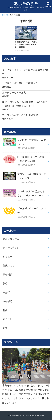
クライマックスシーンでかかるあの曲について (25, 72)
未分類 (6, 292)
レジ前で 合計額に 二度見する (20, 83)
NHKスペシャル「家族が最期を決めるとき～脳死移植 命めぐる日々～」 (25, 104)
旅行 (5, 283)
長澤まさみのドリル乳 (14, 92)
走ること (7, 319)
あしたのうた (26, 4)
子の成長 (7, 274)
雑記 (5, 328)
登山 (5, 310)
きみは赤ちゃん (11, 238)
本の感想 (7, 301)
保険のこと (9, 265)
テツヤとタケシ (11, 247)
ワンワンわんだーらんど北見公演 (20, 115)
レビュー (7, 256)
